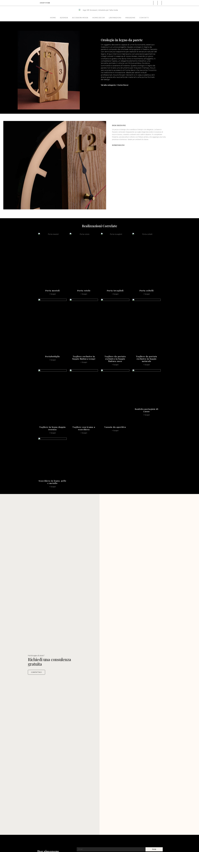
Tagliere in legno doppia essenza (52, 428)
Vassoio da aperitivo (115, 427)
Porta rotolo (83, 290)
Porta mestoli (52, 290)
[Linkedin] (160, 3)
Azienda (64, 18)
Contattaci (36, 672)
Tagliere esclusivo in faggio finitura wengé (83, 357)
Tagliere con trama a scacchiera (83, 428)
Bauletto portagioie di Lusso (146, 410)
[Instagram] (151, 3)
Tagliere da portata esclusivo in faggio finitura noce (115, 358)
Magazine (130, 18)
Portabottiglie (52, 356)
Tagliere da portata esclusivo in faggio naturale (146, 358)
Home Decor (98, 18)
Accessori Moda (80, 18)
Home (53, 18)
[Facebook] (155, 3)
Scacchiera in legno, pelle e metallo (52, 481)
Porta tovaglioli (115, 290)
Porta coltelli (146, 290)
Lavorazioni (115, 18)
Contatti (144, 18)
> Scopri (52, 294)
